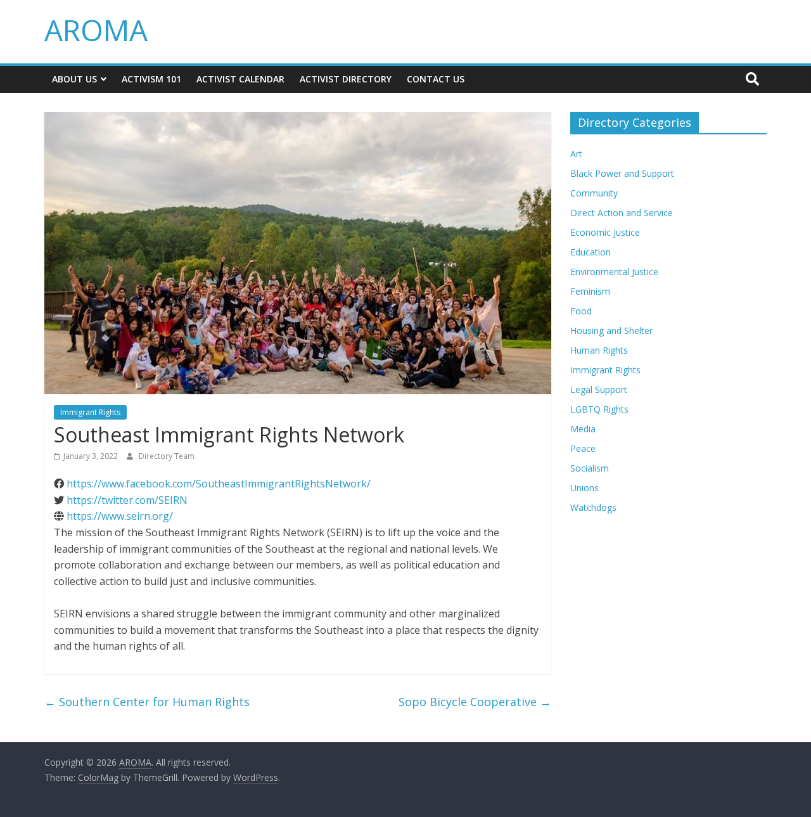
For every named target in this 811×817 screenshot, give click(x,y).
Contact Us (435, 79)
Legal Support (598, 389)
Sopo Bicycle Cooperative (475, 701)
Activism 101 (151, 79)
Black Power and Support (622, 173)
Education (590, 252)
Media (583, 429)
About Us (74, 79)
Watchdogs (593, 507)
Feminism (590, 291)
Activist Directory (346, 79)
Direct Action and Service (621, 213)
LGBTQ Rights (599, 409)
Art (576, 154)
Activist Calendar (240, 79)
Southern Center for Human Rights (147, 701)
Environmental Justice (614, 272)
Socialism (589, 468)
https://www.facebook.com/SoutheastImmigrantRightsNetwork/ (219, 484)
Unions (584, 488)
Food (581, 311)
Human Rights (599, 350)
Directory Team (167, 456)
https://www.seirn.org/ (120, 516)
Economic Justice (605, 232)
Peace (583, 448)
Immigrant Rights (90, 412)
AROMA (96, 29)
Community (594, 193)
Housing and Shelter (611, 331)
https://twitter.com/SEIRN (127, 500)
